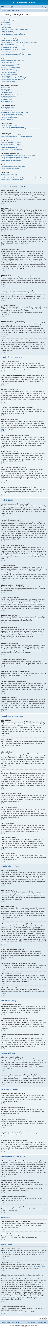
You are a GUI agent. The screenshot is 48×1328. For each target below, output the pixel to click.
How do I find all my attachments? (10, 168)
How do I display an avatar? (8, 51)
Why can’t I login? (6, 27)
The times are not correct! (8, 44)
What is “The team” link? (7, 119)
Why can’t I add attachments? (9, 72)
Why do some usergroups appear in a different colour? (16, 116)
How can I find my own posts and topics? (12, 149)
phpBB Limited (5, 1252)
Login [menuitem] (45, 7)
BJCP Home (6, 1322)
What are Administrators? (8, 107)
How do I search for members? (9, 147)
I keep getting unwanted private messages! (12, 127)
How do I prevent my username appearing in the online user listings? (19, 42)
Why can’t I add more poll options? (10, 67)
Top (4, 203)
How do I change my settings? (9, 40)
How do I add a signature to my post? (11, 64)
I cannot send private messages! (10, 125)
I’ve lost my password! (7, 31)
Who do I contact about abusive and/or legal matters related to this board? (21, 177)
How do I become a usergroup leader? (11, 114)
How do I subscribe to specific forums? (11, 159)
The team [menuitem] (32, 1322)
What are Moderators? (7, 109)
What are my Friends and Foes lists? (11, 134)
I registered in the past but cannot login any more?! (14, 29)
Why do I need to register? (8, 20)
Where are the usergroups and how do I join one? (14, 112)
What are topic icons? (7, 101)
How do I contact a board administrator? (12, 179)
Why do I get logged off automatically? (11, 33)
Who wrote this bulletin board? (9, 174)
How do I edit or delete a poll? (9, 69)
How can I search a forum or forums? (11, 142)
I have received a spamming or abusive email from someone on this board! (21, 128)
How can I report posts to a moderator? (11, 76)
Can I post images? (6, 92)
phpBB (5, 429)
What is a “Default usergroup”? (9, 117)
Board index (15, 1322)
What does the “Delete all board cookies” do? (13, 34)
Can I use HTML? (6, 89)
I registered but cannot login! (8, 26)
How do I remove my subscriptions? (11, 160)
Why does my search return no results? (12, 144)
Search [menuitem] (46, 10)
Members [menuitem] (40, 1322)
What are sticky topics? (7, 97)
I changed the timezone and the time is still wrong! (14, 46)
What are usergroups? (7, 110)
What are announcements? (8, 96)
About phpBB (38, 1254)
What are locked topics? (7, 99)
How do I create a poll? (7, 65)
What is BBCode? (6, 87)
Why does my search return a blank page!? (13, 146)
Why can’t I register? (6, 24)
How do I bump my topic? (8, 81)
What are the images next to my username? (13, 49)
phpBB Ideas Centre (39, 1266)
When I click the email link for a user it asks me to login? (16, 54)
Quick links (6, 7)
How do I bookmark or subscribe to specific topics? (15, 157)
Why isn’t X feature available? (9, 176)
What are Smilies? (6, 90)
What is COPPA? (5, 22)
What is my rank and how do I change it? (12, 53)
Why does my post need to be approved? (12, 79)
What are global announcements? (10, 94)
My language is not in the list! (9, 47)
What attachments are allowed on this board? (13, 166)
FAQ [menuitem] (13, 7)
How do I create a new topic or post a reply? (13, 60)
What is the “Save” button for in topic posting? (13, 78)
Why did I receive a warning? (9, 74)
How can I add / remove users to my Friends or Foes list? (16, 136)
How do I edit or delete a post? (9, 62)
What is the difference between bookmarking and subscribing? (18, 155)
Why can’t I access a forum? (9, 71)
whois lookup (38, 1282)
